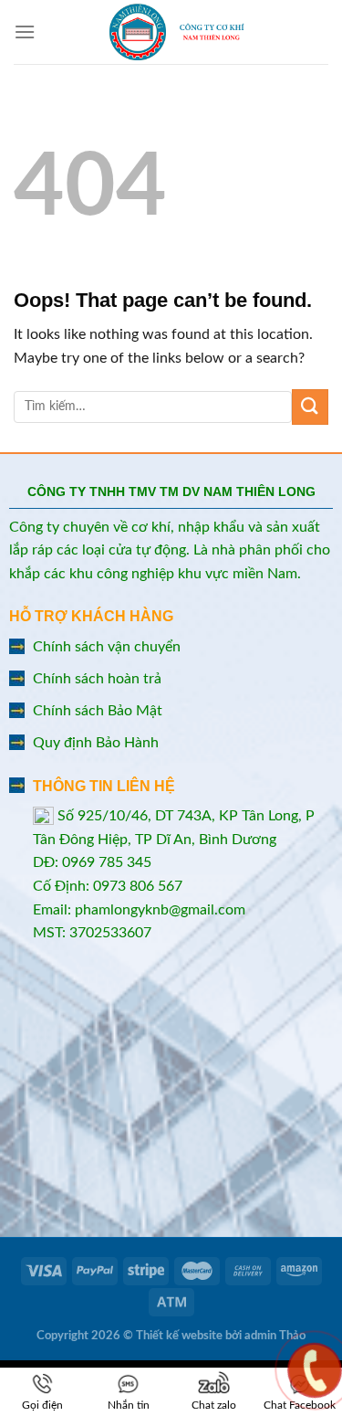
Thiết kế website (179, 1336)
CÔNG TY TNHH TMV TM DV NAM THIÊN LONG (171, 491)
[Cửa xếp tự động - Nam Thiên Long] (177, 32)
